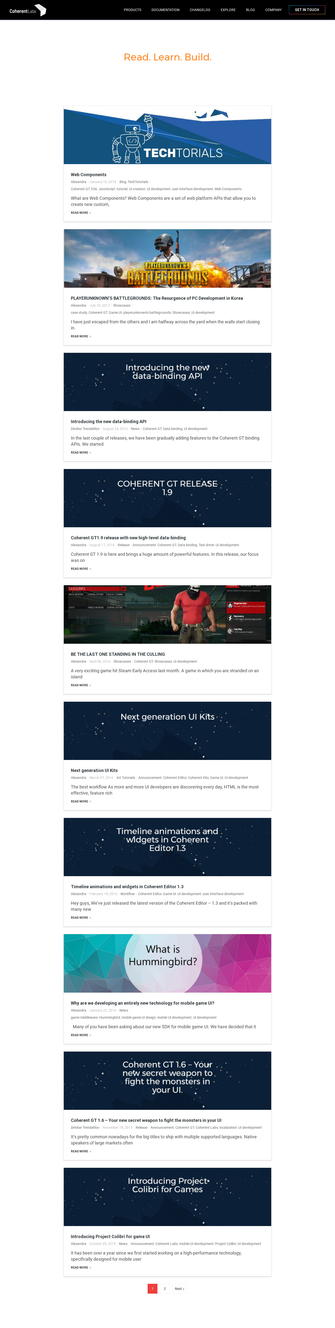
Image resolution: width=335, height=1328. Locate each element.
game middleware (84, 1017)
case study (79, 312)
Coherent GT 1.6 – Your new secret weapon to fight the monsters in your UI (146, 1120)
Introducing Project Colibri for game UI (110, 1236)
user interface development (192, 189)
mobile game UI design (139, 1017)
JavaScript (107, 189)
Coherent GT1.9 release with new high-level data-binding (128, 537)
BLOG (250, 10)
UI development (158, 189)
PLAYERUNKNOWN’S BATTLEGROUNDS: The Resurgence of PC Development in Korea (157, 298)
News (135, 429)
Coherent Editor (175, 778)
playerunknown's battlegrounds (147, 312)
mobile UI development (174, 1017)
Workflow (127, 894)
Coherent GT (80, 189)
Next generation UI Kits (94, 770)
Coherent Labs (207, 1127)
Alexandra (78, 182)
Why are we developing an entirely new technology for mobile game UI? (142, 1003)
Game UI (115, 312)
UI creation (137, 189)
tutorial (122, 189)
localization (228, 1127)
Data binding (172, 429)
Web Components (88, 174)
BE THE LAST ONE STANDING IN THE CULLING (118, 654)
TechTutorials (138, 182)
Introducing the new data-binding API (108, 421)
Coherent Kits (198, 778)
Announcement (144, 545)
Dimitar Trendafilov (85, 429)
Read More (80, 212)
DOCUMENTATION (166, 10)
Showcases (121, 305)
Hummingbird (109, 1017)
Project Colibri (225, 1244)
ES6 (94, 189)
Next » (179, 1289)
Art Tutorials (125, 778)
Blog (122, 182)
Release (123, 545)
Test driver (206, 545)
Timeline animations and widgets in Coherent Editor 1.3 (127, 886)
